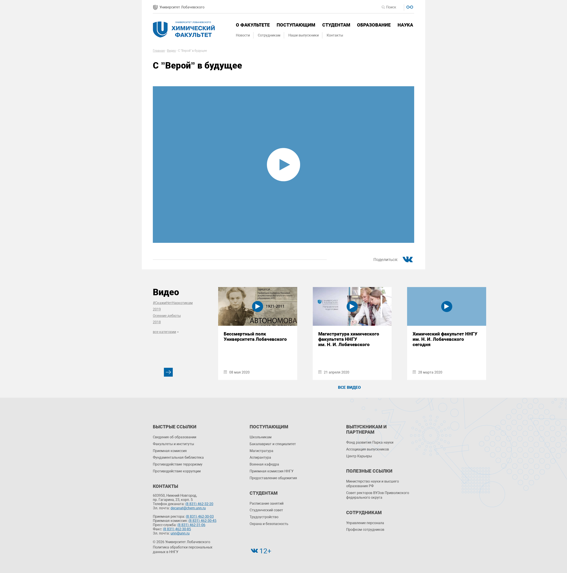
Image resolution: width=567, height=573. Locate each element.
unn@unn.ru (180, 533)
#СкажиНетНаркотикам (173, 303)
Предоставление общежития (273, 478)
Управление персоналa (365, 523)
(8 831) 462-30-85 (177, 529)
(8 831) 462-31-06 (191, 525)
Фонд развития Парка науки (369, 442)
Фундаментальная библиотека (178, 457)
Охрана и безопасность (269, 524)
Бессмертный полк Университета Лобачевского (255, 336)
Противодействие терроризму (177, 464)
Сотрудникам (269, 35)
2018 (157, 322)
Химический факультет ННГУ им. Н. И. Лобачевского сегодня (445, 339)
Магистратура (261, 451)
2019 (157, 309)
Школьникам (261, 437)
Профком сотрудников (365, 529)
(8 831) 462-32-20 (199, 504)
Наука (405, 25)
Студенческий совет (266, 510)
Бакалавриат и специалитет (273, 444)
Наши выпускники (303, 35)
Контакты (335, 35)
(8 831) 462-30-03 (200, 516)
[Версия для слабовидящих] (409, 6)
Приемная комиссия (170, 451)
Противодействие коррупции (177, 471)
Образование (374, 25)
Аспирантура (260, 457)
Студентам (336, 25)
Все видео (349, 387)
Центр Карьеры (359, 456)
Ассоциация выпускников (367, 449)
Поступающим (296, 25)
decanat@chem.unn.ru (188, 508)
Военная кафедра (264, 464)
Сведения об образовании (174, 437)
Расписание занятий (267, 503)
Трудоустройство (264, 517)
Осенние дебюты (167, 316)
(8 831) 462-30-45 (202, 521)
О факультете (253, 25)
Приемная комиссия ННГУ (271, 471)
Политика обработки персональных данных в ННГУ (182, 549)
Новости (243, 35)
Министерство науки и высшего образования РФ (372, 483)
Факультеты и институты (173, 444)
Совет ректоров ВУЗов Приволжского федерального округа (377, 495)
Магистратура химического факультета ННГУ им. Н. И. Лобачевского (348, 339)
